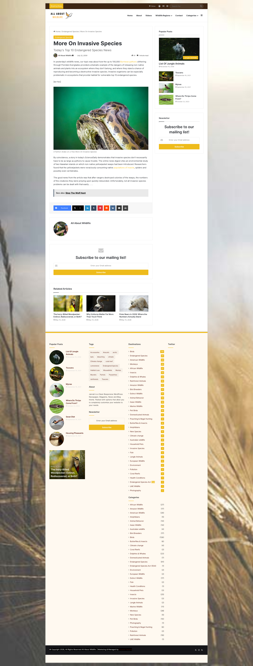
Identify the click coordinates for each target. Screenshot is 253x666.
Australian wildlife (137, 440)
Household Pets (136, 444)
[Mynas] (166, 88)
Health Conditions (137, 478)
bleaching (100, 357)
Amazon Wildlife (136, 385)
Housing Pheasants (74, 433)
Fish (131, 453)
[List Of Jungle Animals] (56, 357)
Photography (135, 490)
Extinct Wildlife (136, 394)
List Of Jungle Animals (171, 63)
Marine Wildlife (136, 406)
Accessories (94, 352)
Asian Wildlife (135, 402)
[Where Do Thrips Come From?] (166, 100)
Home (130, 15)
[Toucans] (166, 76)
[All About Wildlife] (61, 15)
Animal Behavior (137, 398)
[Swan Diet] (56, 422)
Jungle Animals (136, 457)
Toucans (179, 72)
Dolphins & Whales (138, 377)
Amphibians (135, 427)
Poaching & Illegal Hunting (141, 419)
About (139, 15)
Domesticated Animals (139, 415)
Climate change (96, 361)
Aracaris (106, 352)
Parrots (102, 375)
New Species (135, 431)
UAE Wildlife (135, 486)
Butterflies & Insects (138, 423)
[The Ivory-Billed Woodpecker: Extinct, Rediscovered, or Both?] (67, 303)
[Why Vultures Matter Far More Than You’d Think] (100, 303)
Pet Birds (134, 410)
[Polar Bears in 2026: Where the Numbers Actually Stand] (133, 303)
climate (111, 357)
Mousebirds (107, 370)
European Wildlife (137, 461)
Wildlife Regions (162, 15)
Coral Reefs (135, 474)
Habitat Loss (95, 370)
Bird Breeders (136, 389)
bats (92, 357)
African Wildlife (136, 368)
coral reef (109, 361)
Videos (148, 15)
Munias (118, 370)
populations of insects (124, 167)
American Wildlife (137, 360)
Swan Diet (70, 417)
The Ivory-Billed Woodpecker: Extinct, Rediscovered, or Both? (64, 472)
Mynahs (93, 375)
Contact (179, 15)
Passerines (113, 375)
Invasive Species (137, 448)
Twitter (171, 344)
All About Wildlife (65, 55)
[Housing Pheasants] (56, 439)
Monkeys (134, 364)
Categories (191, 15)
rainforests (94, 379)
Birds (132, 351)
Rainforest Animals (138, 381)
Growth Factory (125, 649)
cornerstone (94, 366)
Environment (135, 465)
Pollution (133, 469)
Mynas (178, 84)
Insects (133, 372)
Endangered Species (70, 31)
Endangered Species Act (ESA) (143, 566)
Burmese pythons (128, 61)
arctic (115, 352)
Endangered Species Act (142, 482)
